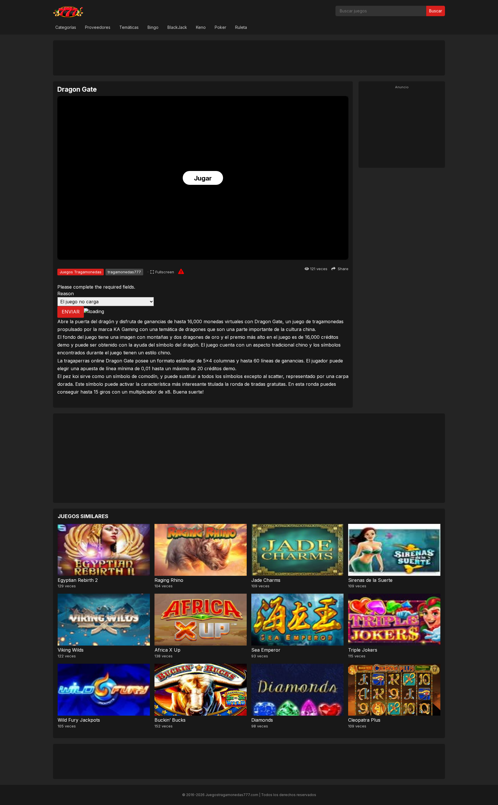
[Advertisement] (249, 58)
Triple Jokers (362, 650)
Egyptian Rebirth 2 (78, 580)
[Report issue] (181, 271)
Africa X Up (167, 650)
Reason (65, 293)
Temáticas (129, 27)
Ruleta (241, 27)
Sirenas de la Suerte (370, 580)
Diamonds (262, 720)
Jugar (203, 178)
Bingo (153, 27)
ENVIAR (71, 312)
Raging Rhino (168, 580)
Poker (220, 27)
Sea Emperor (265, 650)
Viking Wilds (71, 650)
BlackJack (177, 27)
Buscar (435, 10)
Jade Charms (265, 580)
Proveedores (97, 27)
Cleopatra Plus (364, 720)
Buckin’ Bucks (170, 720)
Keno (201, 27)
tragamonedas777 (124, 272)
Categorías (65, 27)
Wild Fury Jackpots (79, 720)
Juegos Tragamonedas (80, 272)
